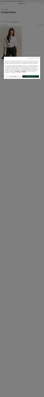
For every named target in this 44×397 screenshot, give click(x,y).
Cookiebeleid (23, 71)
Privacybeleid (17, 71)
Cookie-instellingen (13, 76)
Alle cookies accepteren (30, 76)
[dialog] (22, 68)
